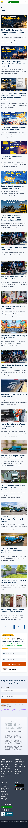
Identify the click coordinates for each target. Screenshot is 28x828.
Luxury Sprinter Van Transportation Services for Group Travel (11, 551)
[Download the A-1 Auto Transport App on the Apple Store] (21, 789)
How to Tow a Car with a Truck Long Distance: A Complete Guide (13, 426)
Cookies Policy (19, 769)
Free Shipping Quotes (6, 761)
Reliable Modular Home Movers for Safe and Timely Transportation (13, 487)
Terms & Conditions (20, 768)
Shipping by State (5, 766)
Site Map (3, 778)
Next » (19, 626)
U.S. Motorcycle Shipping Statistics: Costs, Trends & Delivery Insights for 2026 (11, 218)
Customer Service (19, 761)
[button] (13, 2)
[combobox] (14, 653)
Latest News (4, 798)
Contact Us (4, 800)
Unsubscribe (18, 773)
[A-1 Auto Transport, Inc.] (2, 2)
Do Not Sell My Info (20, 766)
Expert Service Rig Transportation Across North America (12, 519)
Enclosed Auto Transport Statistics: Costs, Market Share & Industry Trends (14, 64)
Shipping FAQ (4, 764)
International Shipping (6, 771)
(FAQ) (2, 769)
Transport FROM (6, 651)
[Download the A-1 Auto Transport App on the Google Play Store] (21, 785)
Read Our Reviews (6, 763)
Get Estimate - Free (14, 664)
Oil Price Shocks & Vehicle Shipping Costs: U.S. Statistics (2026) (13, 32)
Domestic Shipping (6, 768)
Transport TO (5, 657)
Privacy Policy (18, 771)
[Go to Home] (1, 7)
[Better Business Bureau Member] (7, 814)
